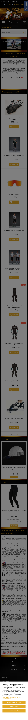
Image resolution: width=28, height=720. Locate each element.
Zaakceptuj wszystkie (14, 710)
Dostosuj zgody (14, 706)
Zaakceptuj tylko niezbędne (14, 702)
